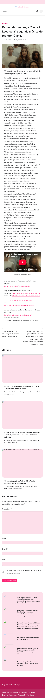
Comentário (7, 509)
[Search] (41, 11)
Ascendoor (13, 695)
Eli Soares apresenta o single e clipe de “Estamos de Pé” (28, 638)
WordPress (30, 695)
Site (3, 560)
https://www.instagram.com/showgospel (18, 315)
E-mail (5, 549)
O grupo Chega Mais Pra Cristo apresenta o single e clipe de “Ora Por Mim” (27, 663)
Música (5, 24)
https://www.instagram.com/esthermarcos (26, 293)
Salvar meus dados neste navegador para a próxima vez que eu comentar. (23, 571)
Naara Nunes (7, 40)
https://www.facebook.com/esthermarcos (26, 296)
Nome (5, 538)
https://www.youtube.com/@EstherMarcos (19, 305)
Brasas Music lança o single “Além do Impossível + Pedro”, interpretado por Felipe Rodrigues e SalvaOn (22, 435)
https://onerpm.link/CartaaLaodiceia (17, 286)
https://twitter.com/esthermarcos (21, 300)
